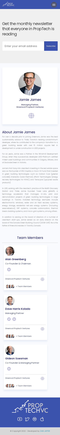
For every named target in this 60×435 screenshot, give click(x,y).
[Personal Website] (30, 116)
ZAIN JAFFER (45, 431)
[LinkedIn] (9, 270)
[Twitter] (9, 320)
